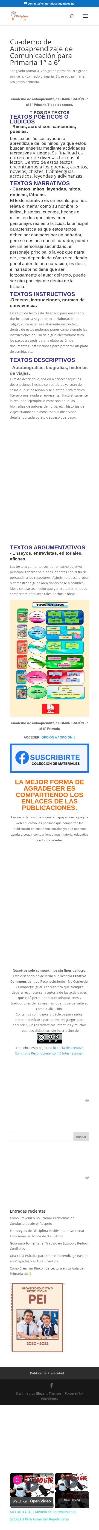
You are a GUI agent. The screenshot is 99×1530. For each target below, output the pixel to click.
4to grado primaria (39, 76)
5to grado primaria (69, 76)
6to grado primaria (24, 82)
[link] (17, 1480)
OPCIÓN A (49, 737)
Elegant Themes (48, 1393)
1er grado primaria (24, 71)
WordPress (49, 1398)
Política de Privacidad (47, 1373)
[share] (45, 1477)
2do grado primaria (56, 71)
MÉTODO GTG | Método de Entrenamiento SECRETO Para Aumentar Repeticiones (31, 1479)
